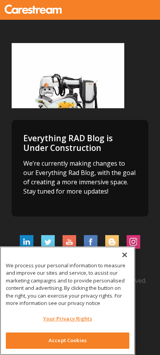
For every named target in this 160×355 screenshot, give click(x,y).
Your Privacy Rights (67, 318)
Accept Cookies (68, 340)
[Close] (124, 254)
